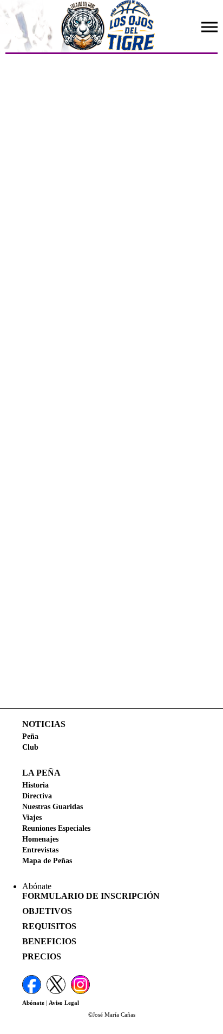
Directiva (37, 795)
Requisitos (49, 926)
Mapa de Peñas (47, 860)
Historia (35, 784)
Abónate (33, 1002)
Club (30, 747)
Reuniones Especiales (56, 828)
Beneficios (49, 941)
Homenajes (40, 839)
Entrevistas (40, 849)
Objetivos (47, 911)
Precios (41, 956)
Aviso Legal (64, 1002)
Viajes (32, 817)
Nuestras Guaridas (52, 806)
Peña (30, 736)
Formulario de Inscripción (91, 895)
